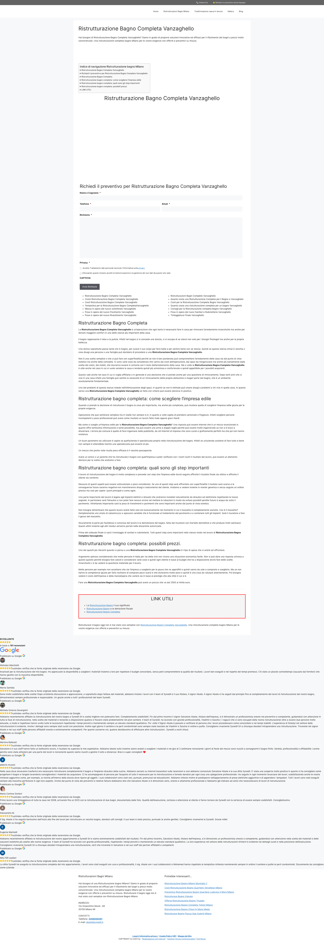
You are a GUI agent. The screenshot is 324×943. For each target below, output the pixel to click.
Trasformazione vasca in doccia (208, 11)
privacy (141, 268)
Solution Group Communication (181, 939)
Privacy (85, 262)
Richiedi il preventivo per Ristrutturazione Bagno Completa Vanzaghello (115, 73)
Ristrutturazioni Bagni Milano (176, 11)
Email (166, 204)
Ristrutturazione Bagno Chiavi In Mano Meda (187, 909)
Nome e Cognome (90, 193)
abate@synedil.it (94, 922)
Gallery (231, 11)
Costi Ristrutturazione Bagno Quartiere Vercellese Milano (193, 888)
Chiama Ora (203, 3)
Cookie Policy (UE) (167, 936)
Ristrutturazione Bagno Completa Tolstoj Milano (189, 905)
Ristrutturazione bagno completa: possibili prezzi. (104, 86)
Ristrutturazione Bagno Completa (97, 76)
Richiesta (86, 215)
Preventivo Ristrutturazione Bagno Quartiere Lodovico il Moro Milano (199, 892)
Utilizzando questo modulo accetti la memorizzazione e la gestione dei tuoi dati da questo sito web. (126, 273)
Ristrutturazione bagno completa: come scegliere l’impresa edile (111, 80)
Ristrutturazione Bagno (101, 605)
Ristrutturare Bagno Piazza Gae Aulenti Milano (188, 913)
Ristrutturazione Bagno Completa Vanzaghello (103, 70)
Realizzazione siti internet (153, 939)
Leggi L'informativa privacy (145, 936)
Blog (241, 11)
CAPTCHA (85, 278)
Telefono (85, 204)
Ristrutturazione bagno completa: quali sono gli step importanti (111, 83)
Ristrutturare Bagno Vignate (179, 896)
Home (155, 11)
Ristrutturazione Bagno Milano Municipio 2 (186, 883)
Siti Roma (201, 939)
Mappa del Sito (185, 936)
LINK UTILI (86, 90)
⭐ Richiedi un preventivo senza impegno (229, 3)
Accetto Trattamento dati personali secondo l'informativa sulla (114, 268)
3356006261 (95, 919)
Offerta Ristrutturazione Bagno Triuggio (184, 900)
